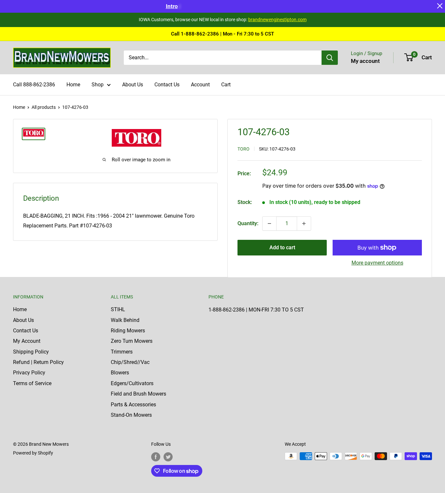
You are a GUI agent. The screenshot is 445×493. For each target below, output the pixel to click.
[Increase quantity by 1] (304, 223)
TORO (243, 149)
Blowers (120, 373)
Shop (98, 84)
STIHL (118, 309)
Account (200, 84)
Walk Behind (125, 320)
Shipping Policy (31, 352)
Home (73, 84)
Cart (226, 84)
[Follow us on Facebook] (155, 456)
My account (365, 61)
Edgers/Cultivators (132, 383)
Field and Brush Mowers (138, 394)
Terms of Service (32, 383)
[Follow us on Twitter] (168, 456)
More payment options (377, 263)
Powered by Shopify (33, 453)
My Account (26, 341)
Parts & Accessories (133, 404)
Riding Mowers (128, 330)
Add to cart (282, 247)
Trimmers (122, 352)
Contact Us (166, 84)
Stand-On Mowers (131, 415)
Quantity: (247, 223)
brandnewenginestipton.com (277, 19)
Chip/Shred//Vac (130, 362)
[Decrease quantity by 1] (269, 223)
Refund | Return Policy (38, 362)
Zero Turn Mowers (131, 341)
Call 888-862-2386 (34, 84)
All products (44, 107)
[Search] (330, 58)
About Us (132, 84)
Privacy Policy (29, 373)
